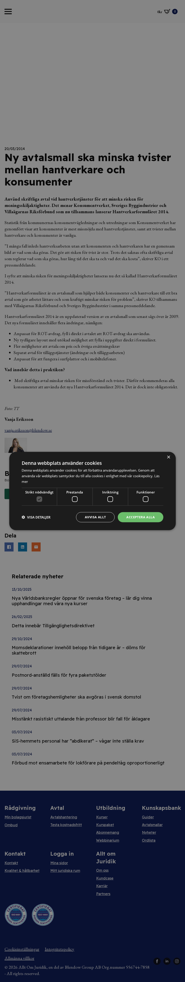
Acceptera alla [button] (140, 517)
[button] (36, 517)
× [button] (168, 457)
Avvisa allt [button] (95, 517)
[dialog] (92, 491)
